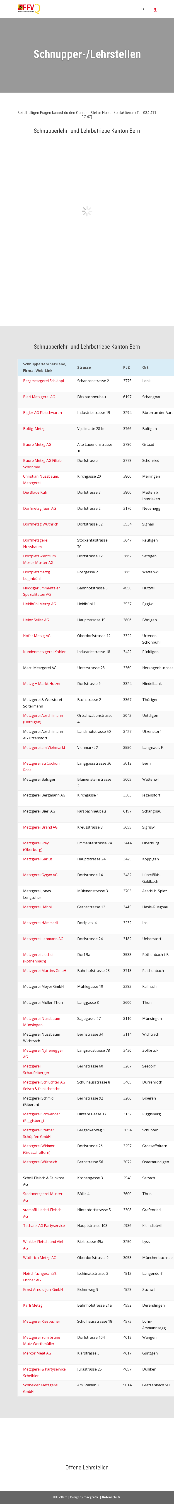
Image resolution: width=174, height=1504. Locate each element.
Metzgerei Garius (38, 859)
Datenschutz (111, 1497)
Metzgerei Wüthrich (40, 1161)
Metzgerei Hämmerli (40, 922)
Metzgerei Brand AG (40, 827)
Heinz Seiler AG (36, 619)
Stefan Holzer (101, 112)
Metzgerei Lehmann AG (43, 938)
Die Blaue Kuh (35, 492)
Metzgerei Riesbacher (41, 1321)
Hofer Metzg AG (37, 635)
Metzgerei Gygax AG (40, 874)
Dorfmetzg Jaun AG (39, 508)
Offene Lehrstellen (87, 1467)
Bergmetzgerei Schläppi (43, 380)
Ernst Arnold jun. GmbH (43, 1289)
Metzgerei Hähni (37, 906)
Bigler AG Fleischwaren (42, 412)
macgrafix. (91, 1497)
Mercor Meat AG (37, 1353)
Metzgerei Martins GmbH (44, 970)
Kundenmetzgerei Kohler (44, 651)
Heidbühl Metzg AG (39, 603)
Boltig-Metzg (34, 428)
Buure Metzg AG (37, 444)
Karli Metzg (33, 1305)
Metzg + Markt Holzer (42, 683)
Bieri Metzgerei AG (39, 396)
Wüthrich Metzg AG (39, 1257)
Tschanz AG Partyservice (44, 1225)
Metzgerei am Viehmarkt (44, 747)
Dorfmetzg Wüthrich (40, 524)
